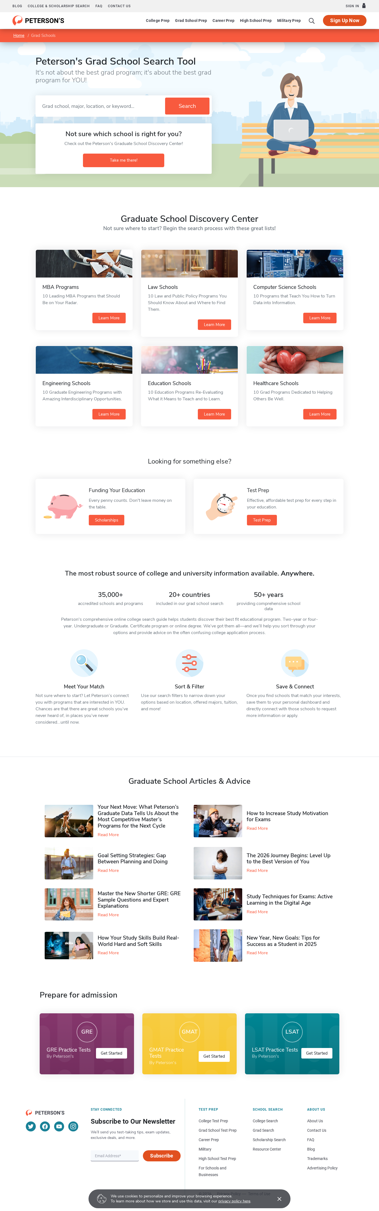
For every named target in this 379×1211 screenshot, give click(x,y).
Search (187, 106)
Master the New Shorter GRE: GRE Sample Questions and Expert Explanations (139, 900)
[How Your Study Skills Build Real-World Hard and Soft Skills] (71, 945)
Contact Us (316, 1130)
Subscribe (161, 1156)
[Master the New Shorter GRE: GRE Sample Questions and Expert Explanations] (71, 904)
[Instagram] (73, 1126)
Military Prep (289, 20)
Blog (17, 6)
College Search (265, 1121)
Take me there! (123, 160)
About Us (315, 1121)
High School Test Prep (217, 1158)
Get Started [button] (111, 1053)
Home (18, 35)
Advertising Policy (322, 1168)
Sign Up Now (344, 20)
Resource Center (267, 1149)
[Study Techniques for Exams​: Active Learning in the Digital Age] (220, 904)
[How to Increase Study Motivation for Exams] (220, 821)
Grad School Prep (191, 20)
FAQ (98, 6)
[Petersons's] (38, 20)
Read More (108, 835)
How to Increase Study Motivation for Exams (287, 816)
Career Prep (223, 20)
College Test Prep (213, 1121)
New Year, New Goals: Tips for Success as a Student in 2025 (283, 941)
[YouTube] (59, 1126)
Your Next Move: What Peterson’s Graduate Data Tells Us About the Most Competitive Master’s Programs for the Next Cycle (138, 816)
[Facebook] (45, 1126)
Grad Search (263, 1130)
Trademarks (317, 1158)
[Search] (311, 20)
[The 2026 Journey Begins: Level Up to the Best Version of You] (220, 863)
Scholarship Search (269, 1140)
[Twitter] (31, 1126)
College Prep (158, 20)
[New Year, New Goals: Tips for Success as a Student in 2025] (220, 945)
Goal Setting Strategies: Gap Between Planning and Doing (133, 859)
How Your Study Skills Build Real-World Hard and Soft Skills (138, 941)
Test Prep (262, 520)
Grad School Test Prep (218, 1130)
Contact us (119, 6)
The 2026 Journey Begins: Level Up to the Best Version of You (288, 859)
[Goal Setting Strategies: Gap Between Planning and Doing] (71, 863)
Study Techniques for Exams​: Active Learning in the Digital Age (290, 900)
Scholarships (106, 520)
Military (205, 1149)
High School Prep (256, 20)
